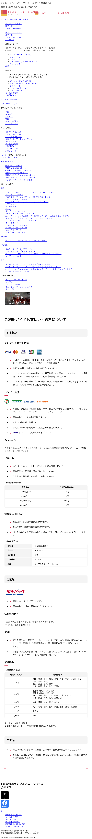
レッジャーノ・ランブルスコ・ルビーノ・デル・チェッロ (28, 218)
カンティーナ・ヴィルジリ (20, 54)
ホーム (3, 155)
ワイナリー (9, 40)
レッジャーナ (15, 57)
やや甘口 (9, 117)
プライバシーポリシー (14, 826)
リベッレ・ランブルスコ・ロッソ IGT (20, 213)
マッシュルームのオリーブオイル (23, 83)
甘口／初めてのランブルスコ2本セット (21, 177)
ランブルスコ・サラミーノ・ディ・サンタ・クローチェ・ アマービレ (33, 254)
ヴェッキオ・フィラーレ (15, 230)
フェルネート (10, 206)
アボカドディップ (17, 91)
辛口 (7, 112)
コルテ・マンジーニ (18, 59)
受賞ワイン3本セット (13, 166)
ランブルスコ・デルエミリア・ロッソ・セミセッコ (26, 241)
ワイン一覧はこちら (9, 104)
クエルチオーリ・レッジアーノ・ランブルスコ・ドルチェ (28, 264)
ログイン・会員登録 (13, 28)
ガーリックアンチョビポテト (21, 81)
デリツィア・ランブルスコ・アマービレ (21, 251)
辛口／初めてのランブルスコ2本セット (21, 175)
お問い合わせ (10, 151)
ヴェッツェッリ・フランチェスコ (23, 62)
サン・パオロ (15, 64)
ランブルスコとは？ (13, 24)
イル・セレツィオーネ (14, 195)
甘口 (7, 119)
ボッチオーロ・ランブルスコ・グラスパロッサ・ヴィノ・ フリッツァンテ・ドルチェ (39, 269)
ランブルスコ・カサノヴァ (16, 211)
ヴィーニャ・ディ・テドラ (16, 228)
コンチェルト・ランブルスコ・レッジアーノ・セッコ (26, 202)
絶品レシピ (9, 66)
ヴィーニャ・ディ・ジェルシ (17, 271)
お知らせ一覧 (10, 141)
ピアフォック (10, 204)
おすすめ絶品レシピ (13, 137)
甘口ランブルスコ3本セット (16, 173)
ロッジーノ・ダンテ (13, 256)
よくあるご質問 (11, 93)
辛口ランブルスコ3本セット (16, 168)
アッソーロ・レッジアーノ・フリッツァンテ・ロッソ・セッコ (30, 192)
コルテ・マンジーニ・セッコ (17, 199)
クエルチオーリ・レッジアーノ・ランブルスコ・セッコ (27, 197)
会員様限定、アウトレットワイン (18, 139)
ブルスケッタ (15, 86)
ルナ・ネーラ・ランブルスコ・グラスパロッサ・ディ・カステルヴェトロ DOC (37, 216)
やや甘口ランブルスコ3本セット (18, 170)
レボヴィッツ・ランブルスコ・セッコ (20, 221)
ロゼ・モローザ (11, 223)
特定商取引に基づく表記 (15, 824)
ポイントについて (12, 148)
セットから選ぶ (11, 121)
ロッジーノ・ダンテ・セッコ (17, 225)
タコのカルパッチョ (18, 88)
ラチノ (8, 209)
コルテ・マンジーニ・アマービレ (18, 249)
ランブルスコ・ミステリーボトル (18, 180)
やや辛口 (9, 114)
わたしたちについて (13, 37)
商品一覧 (9, 26)
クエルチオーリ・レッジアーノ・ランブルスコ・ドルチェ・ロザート (33, 267)
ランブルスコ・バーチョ (15, 232)
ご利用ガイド (10, 95)
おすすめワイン (11, 124)
